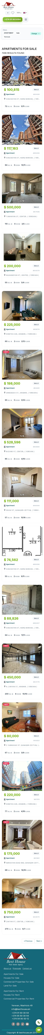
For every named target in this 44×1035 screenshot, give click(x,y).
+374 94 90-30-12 (20, 1018)
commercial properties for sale (19, 982)
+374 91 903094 (13, 19)
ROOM (17, 106)
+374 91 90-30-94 (20, 1013)
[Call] (39, 1022)
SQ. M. (10, 106)
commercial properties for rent (19, 999)
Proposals (17, 968)
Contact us (27, 968)
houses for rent (12, 995)
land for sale (10, 985)
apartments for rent (14, 991)
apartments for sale (13, 974)
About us (7, 968)
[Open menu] (25, 19)
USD (18, 13)
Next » (39, 941)
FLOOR (27, 106)
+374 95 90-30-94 (20, 1016)
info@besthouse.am (20, 1009)
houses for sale (11, 978)
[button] (22, 34)
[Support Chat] (39, 1030)
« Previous (28, 941)
